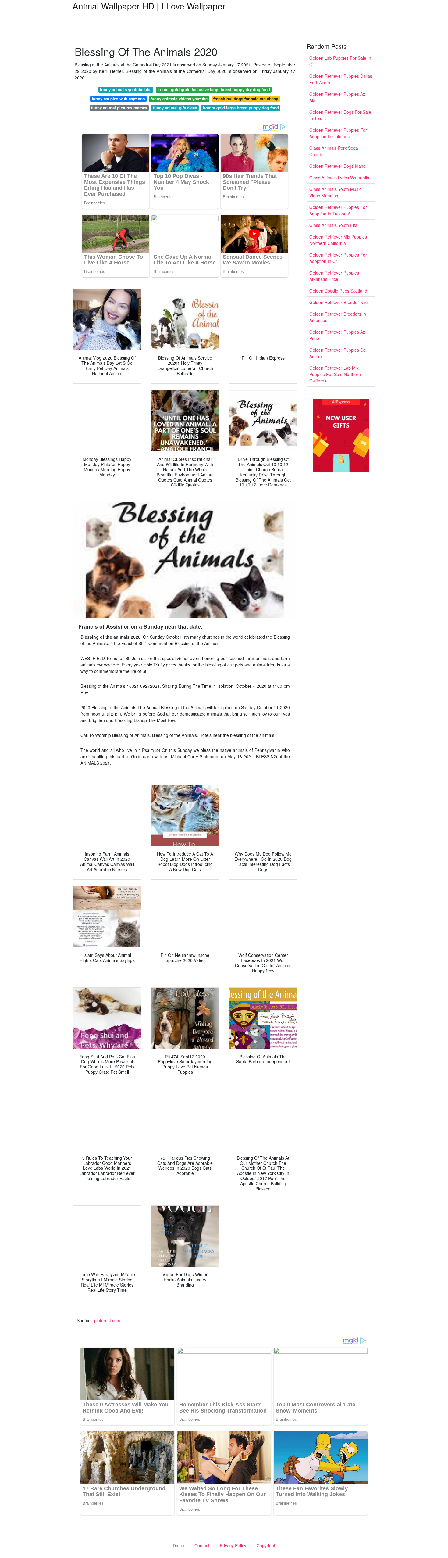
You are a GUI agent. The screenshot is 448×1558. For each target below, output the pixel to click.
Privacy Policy (233, 1545)
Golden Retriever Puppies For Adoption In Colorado (338, 133)
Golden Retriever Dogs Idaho (337, 166)
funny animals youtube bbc (125, 89)
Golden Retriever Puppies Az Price (337, 335)
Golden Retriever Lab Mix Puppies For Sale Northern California (335, 374)
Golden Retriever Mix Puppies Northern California (338, 240)
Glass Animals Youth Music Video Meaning (335, 192)
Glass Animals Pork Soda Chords (333, 151)
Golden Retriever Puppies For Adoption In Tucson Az (338, 210)
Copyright (266, 1545)
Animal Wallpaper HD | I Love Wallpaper (149, 5)
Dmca (178, 1545)
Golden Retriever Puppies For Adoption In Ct (338, 258)
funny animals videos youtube (179, 99)
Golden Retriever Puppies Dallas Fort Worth (340, 79)
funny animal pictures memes (119, 108)
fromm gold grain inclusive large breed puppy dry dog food (213, 89)
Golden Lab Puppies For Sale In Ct (340, 61)
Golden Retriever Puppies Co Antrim (337, 353)
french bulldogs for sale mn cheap (245, 99)
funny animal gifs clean (175, 108)
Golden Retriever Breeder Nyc (338, 302)
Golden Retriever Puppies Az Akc (337, 97)
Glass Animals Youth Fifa (333, 225)
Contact (201, 1545)
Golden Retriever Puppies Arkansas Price (334, 276)
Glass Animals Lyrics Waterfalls (339, 177)
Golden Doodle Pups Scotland (338, 291)
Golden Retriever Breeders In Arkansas (337, 317)
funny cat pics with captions (118, 99)
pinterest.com (107, 1320)
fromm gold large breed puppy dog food (241, 108)
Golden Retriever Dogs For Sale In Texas (340, 115)
